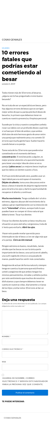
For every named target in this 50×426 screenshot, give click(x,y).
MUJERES (5, 48)
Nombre (6, 336)
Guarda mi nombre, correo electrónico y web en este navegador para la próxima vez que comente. (25, 381)
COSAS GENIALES (12, 39)
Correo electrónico (12, 349)
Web (4, 362)
